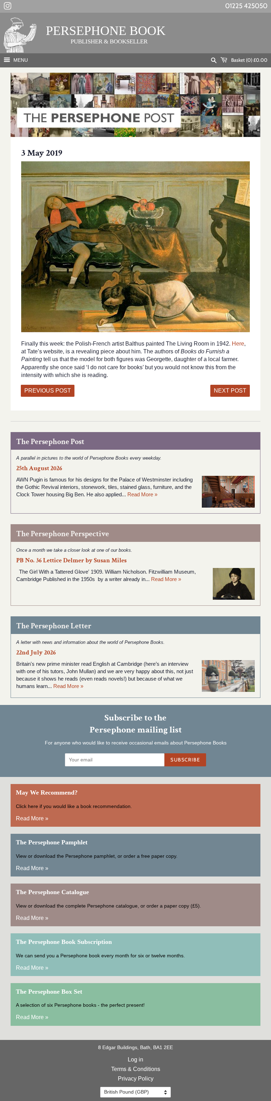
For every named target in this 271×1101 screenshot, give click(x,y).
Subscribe (185, 759)
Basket (248, 60)
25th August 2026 (39, 468)
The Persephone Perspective (62, 534)
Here (238, 344)
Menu (20, 60)
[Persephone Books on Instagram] (7, 7)
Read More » (142, 494)
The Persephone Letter (53, 626)
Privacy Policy (135, 1079)
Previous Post (47, 391)
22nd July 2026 (36, 652)
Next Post (230, 391)
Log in (135, 1060)
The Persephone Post (50, 442)
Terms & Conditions (135, 1069)
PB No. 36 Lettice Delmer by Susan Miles (71, 560)
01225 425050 (246, 6)
